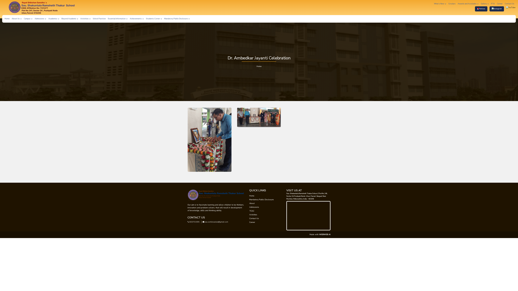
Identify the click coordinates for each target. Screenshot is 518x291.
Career (500, 4)
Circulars (452, 4)
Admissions (254, 207)
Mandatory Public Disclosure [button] (176, 19)
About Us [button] (16, 19)
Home (7, 19)
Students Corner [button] (153, 19)
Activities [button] (84, 19)
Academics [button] (53, 19)
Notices (482, 9)
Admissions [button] (40, 19)
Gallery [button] (484, 4)
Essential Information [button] (117, 19)
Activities (253, 214)
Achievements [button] (136, 19)
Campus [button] (27, 19)
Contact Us (509, 4)
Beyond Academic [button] (69, 19)
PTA (493, 4)
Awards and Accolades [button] (467, 4)
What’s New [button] (439, 4)
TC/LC (251, 211)
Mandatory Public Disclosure (261, 199)
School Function (99, 19)
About (252, 203)
